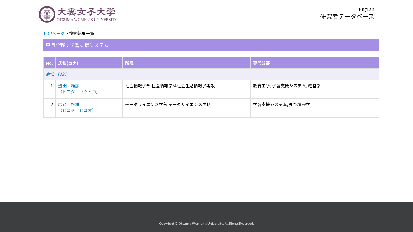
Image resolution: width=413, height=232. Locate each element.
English (366, 9)
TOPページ (54, 33)
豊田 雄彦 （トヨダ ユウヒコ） (79, 88)
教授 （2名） (58, 74)
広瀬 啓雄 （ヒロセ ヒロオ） (77, 107)
